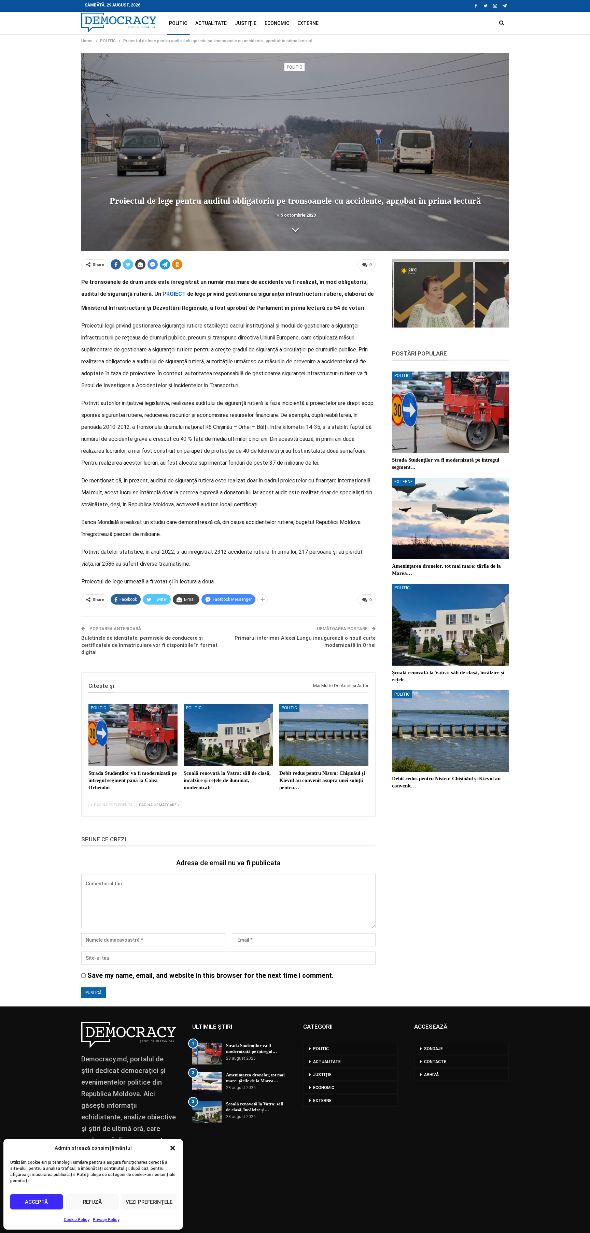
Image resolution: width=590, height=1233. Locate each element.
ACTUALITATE (211, 23)
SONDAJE (433, 1048)
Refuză (92, 1202)
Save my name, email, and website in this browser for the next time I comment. (210, 975)
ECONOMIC (277, 23)
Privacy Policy (106, 1219)
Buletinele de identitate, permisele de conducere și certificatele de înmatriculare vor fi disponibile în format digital (149, 645)
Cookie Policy (76, 1219)
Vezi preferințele (149, 1202)
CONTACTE (435, 1061)
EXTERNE (308, 23)
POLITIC (178, 23)
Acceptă (36, 1202)
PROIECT (174, 294)
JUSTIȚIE (245, 23)
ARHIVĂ (431, 1074)
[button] (172, 1148)
